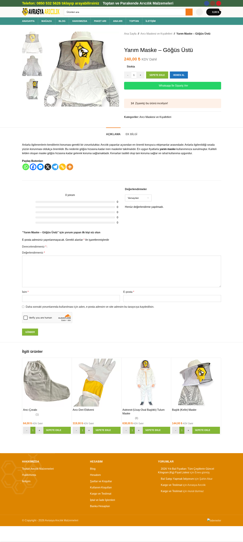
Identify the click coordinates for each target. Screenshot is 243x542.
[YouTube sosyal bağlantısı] (218, 3)
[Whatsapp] (25, 167)
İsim (25, 291)
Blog (93, 468)
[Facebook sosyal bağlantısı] (206, 3)
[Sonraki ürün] (134, 41)
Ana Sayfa (130, 33)
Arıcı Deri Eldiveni (83, 409)
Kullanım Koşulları (101, 487)
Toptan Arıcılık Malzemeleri (38, 468)
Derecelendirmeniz (34, 246)
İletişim (26, 481)
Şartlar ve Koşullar (101, 481)
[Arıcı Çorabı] (47, 383)
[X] (47, 167)
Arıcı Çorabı (30, 409)
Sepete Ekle (157, 75)
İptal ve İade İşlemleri (102, 500)
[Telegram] (55, 167)
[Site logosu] (41, 11)
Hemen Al (179, 75)
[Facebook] (33, 167)
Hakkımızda (29, 475)
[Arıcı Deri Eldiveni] (97, 383)
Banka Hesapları (100, 506)
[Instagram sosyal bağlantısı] (212, 3)
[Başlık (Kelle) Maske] (196, 383)
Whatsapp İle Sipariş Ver (173, 85)
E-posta (128, 291)
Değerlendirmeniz (33, 252)
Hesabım (95, 475)
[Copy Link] (62, 167)
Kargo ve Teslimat (100, 493)
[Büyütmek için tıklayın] (51, 100)
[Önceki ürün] (126, 41)
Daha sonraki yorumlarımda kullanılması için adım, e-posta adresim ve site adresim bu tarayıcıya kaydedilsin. (90, 306)
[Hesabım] (199, 12)
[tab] (113, 132)
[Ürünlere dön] (130, 41)
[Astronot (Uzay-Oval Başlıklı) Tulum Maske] (146, 383)
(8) (136, 418)
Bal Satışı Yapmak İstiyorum (177, 478)
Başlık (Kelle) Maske (184, 409)
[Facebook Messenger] (40, 167)
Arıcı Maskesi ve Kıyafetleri (156, 33)
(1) (37, 414)
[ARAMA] (189, 12)
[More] (69, 167)
